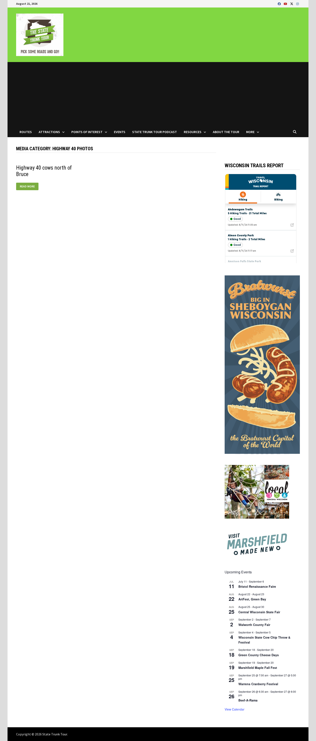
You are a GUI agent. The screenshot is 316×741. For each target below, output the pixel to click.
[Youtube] (286, 3)
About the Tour (226, 132)
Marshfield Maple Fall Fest (257, 667)
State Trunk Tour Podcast (154, 132)
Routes (26, 132)
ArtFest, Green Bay (252, 599)
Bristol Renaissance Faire (257, 586)
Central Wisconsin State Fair (259, 612)
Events (119, 132)
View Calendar (234, 709)
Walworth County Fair (254, 625)
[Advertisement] (158, 94)
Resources (192, 132)
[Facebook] (280, 3)
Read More (27, 186)
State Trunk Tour (54, 734)
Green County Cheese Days (258, 655)
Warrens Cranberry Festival (258, 684)
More (250, 132)
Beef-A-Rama (248, 700)
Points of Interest (87, 132)
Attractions (49, 132)
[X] (292, 3)
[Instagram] (297, 3)
